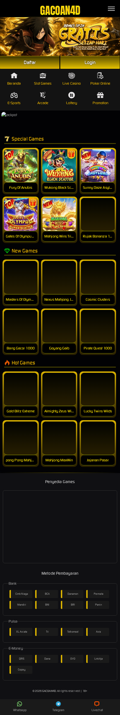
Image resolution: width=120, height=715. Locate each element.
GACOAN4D (49, 691)
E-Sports (14, 103)
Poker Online (100, 83)
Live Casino (72, 83)
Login (90, 62)
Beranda (14, 83)
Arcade (43, 103)
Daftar (30, 62)
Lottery (71, 103)
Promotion (101, 103)
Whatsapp (20, 710)
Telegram (58, 710)
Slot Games (42, 83)
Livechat (97, 710)
